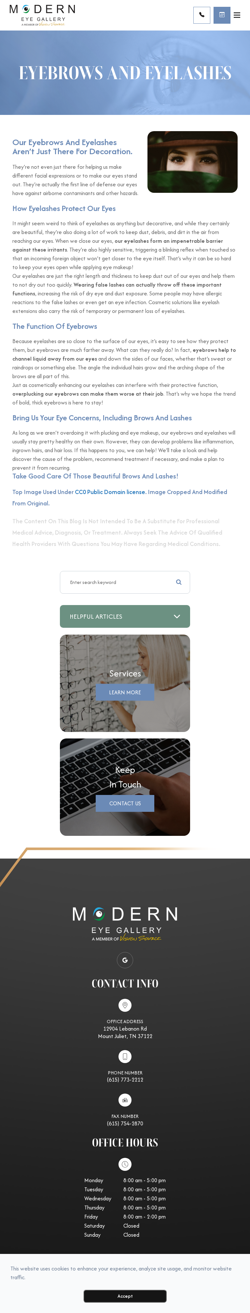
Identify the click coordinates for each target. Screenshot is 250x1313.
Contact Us (125, 803)
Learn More (125, 692)
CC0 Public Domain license (110, 492)
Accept (125, 1296)
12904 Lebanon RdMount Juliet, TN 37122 (125, 1032)
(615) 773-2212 (125, 1080)
